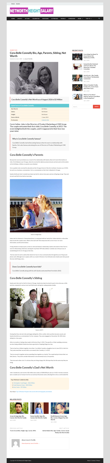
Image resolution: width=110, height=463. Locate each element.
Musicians (45, 18)
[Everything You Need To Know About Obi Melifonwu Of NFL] (77, 54)
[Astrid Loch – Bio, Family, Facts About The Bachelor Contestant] (77, 75)
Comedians (71, 18)
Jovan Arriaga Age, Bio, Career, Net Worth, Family (18, 417)
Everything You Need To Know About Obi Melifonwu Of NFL (91, 55)
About (89, 460)
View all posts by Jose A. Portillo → (31, 443)
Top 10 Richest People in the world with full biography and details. (34, 391)
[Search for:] (86, 106)
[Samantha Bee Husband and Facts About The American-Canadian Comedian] (77, 64)
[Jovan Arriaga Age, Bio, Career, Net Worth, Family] (19, 414)
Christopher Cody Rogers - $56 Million (24, 383)
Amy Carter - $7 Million (19, 387)
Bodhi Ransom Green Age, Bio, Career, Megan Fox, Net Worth (59, 417)
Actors (27, 18)
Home (13, 18)
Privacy (98, 460)
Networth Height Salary (25, 460)
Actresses (54, 18)
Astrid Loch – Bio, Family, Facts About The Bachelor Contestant (91, 77)
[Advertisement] (55, 35)
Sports (19, 18)
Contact (93, 460)
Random (18, 3)
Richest (13, 3)
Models (63, 18)
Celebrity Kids (13, 50)
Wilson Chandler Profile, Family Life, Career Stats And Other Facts (91, 86)
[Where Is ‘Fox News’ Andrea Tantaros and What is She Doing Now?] (77, 95)
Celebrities (36, 18)
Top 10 (88, 18)
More (79, 18)
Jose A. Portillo (28, 59)
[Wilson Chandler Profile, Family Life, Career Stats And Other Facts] (77, 85)
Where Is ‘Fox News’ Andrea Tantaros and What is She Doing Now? (92, 96)
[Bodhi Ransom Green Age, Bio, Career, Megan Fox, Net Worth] (60, 414)
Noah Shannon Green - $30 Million (22, 385)
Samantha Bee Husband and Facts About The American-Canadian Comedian (91, 66)
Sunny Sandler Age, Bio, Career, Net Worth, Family (38, 417)
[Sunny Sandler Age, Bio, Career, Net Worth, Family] (39, 414)
